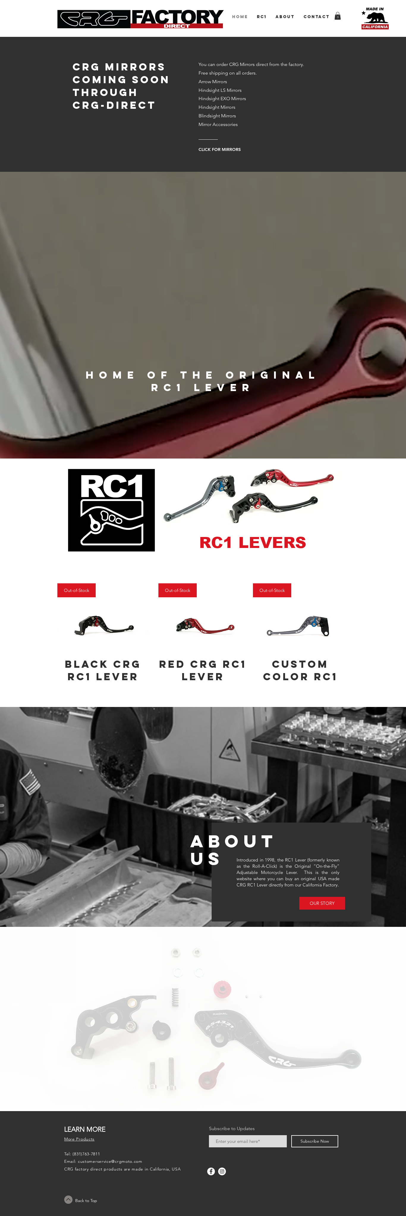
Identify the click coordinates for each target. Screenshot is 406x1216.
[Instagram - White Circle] (222, 1171)
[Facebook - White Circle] (211, 1171)
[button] (337, 16)
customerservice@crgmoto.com (110, 1161)
